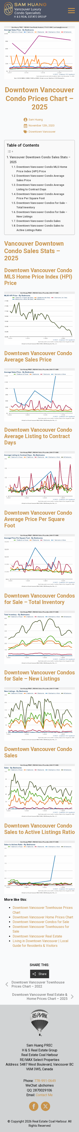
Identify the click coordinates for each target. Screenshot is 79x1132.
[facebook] (33, 1106)
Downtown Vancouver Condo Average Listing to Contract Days (40, 187)
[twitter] (45, 1106)
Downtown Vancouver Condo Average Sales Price (40, 178)
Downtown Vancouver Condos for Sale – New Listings (41, 214)
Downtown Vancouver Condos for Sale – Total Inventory (41, 205)
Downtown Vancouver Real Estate (37, 936)
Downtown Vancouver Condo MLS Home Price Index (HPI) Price (41, 169)
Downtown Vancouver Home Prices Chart (43, 917)
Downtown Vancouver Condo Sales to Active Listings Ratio (40, 228)
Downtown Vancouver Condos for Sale (41, 922)
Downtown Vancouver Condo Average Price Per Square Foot (40, 196)
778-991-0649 (45, 1081)
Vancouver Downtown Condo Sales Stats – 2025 (40, 160)
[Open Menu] (71, 10)
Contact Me (44, 1095)
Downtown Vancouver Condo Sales (38, 221)
